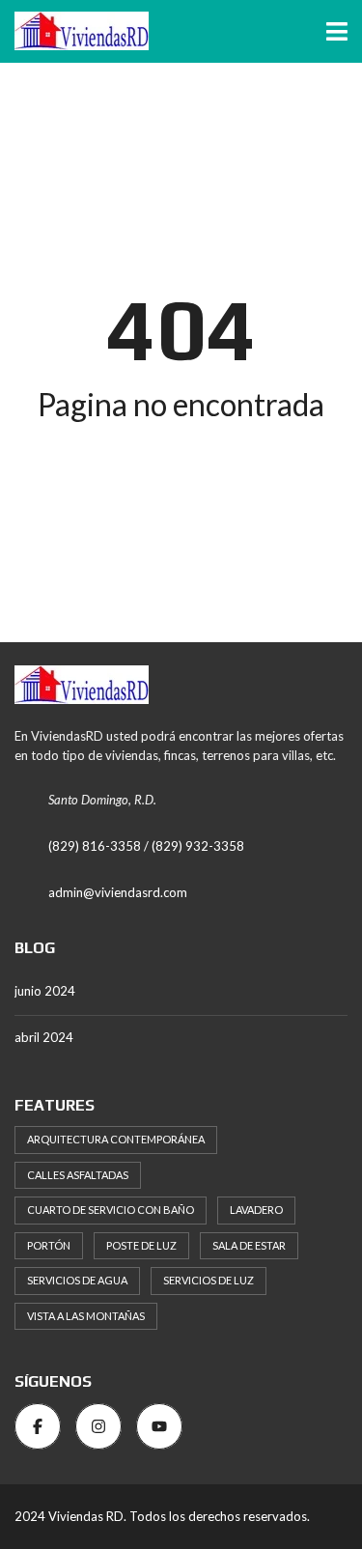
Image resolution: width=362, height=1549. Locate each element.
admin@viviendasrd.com (117, 892)
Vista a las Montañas (86, 1316)
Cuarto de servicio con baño (110, 1209)
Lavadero (256, 1209)
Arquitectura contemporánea (116, 1139)
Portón (48, 1245)
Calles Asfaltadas (77, 1175)
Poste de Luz (141, 1245)
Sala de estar (249, 1245)
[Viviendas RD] (74, 31)
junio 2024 (44, 991)
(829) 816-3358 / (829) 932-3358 (146, 846)
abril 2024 (43, 1037)
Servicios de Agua (77, 1280)
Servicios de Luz (208, 1280)
